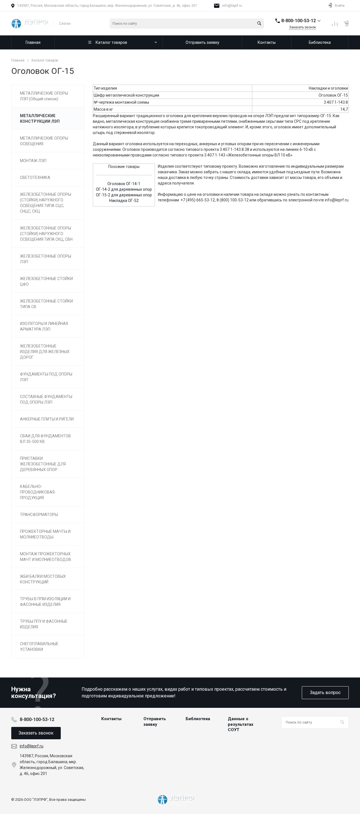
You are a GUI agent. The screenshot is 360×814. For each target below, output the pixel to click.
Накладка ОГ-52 (124, 200)
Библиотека (198, 718)
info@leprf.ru (232, 6)
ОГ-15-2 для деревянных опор (124, 195)
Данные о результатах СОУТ (240, 724)
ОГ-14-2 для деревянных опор (124, 189)
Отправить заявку (154, 721)
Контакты (111, 718)
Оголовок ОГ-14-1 (123, 183)
